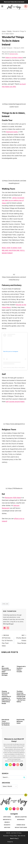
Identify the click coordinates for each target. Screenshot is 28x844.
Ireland (5, 603)
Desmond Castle (12, 132)
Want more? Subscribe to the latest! (14, 2)
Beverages (21, 819)
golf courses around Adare (15, 401)
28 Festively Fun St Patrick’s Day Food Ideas (7, 641)
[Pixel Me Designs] (17, 841)
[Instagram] (10, 764)
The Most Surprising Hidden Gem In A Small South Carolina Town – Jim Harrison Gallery (21, 696)
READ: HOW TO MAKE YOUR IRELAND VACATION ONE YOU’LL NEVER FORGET (13, 250)
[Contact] (21, 764)
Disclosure (6, 835)
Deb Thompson (8, 48)
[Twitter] (17, 764)
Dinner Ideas (21, 824)
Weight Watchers (21, 827)
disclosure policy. (13, 53)
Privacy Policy (13, 835)
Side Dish (7, 827)
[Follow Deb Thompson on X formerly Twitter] (7, 627)
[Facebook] (6, 764)
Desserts (7, 824)
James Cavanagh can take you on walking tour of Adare (13, 200)
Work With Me (21, 835)
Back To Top (25, 795)
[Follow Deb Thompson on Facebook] (4, 627)
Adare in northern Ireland (14, 57)
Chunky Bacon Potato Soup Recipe (21, 639)
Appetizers (7, 816)
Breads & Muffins (21, 816)
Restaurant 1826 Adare (13, 498)
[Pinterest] (14, 764)
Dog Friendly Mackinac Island (20, 721)
